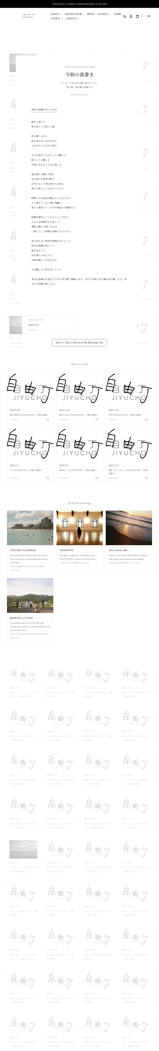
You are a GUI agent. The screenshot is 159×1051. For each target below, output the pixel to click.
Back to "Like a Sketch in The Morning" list (79, 342)
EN (148, 16)
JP (142, 16)
